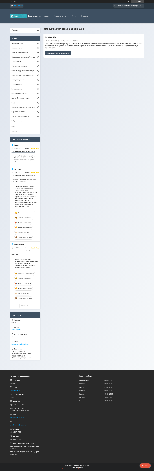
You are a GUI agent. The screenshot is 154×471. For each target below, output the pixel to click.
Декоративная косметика (20, 52)
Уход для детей (17, 84)
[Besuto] (18, 16)
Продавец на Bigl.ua (77, 467)
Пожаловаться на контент (69, 469)
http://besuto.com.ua (17, 418)
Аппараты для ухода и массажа (23, 75)
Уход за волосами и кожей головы (23, 57)
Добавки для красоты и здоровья (23, 107)
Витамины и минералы (19, 93)
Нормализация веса (18, 112)
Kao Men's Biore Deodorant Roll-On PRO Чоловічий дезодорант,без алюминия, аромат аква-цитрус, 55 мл (25, 159)
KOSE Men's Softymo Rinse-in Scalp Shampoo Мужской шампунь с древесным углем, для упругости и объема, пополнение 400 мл (26, 195)
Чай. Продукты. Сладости (20, 116)
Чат (146, 465)
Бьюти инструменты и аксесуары (23, 71)
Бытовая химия (17, 89)
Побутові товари (17, 121)
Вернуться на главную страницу (58, 53)
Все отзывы (25, 306)
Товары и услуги (60, 16)
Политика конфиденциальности (87, 469)
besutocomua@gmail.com (20, 344)
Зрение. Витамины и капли (21, 98)
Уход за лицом (17, 48)
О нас (74, 16)
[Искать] (37, 30)
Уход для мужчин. (18, 80)
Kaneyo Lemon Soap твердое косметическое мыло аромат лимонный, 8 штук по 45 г (24, 188)
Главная (46, 16)
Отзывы (14, 131)
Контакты (84, 16)
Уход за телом (16, 61)
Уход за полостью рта (19, 66)
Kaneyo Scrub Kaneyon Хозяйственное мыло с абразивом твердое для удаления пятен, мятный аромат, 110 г (26, 203)
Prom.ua (86, 465)
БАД (13, 103)
